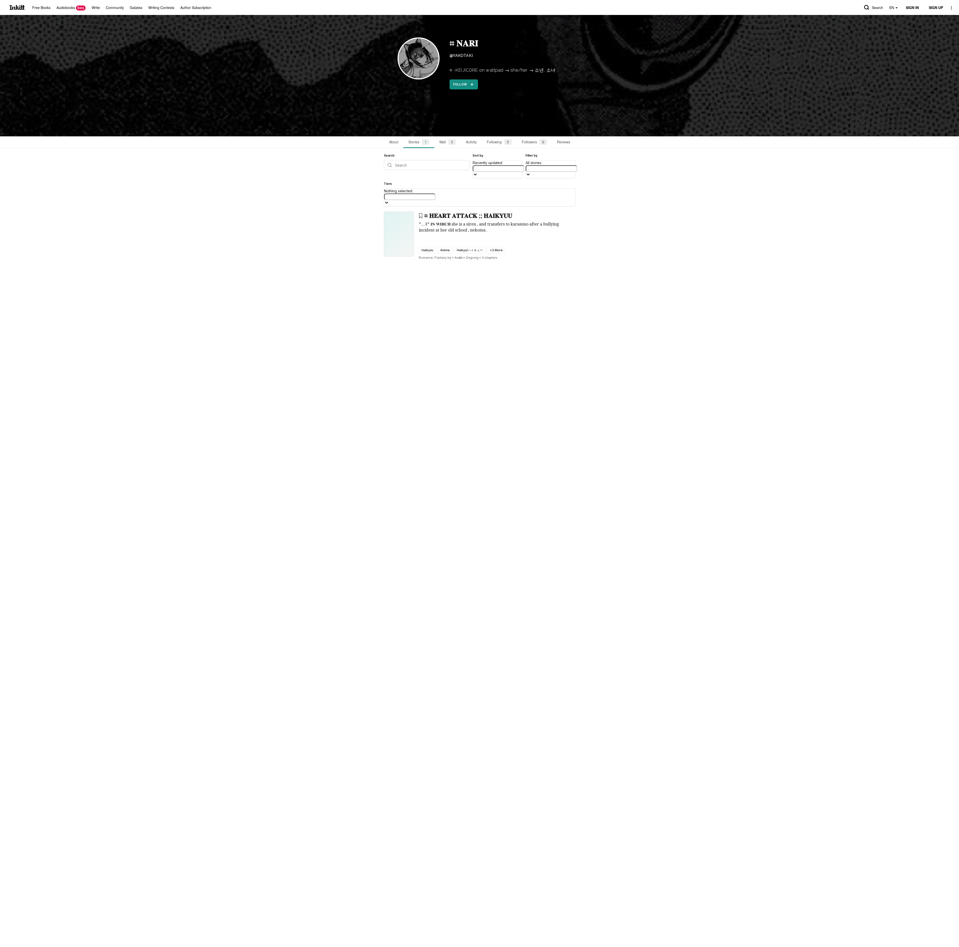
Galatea (136, 7)
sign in (912, 7)
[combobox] (498, 168)
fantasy (441, 257)
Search (877, 7)
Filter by (531, 155)
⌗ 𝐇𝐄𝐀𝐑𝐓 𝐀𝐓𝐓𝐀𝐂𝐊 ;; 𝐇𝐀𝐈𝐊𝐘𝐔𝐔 (468, 215)
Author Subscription (195, 7)
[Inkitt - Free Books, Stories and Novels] (17, 7)
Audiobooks (70, 7)
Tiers (388, 184)
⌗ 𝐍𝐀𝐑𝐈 (464, 43)
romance (426, 257)
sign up (936, 7)
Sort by (478, 155)
